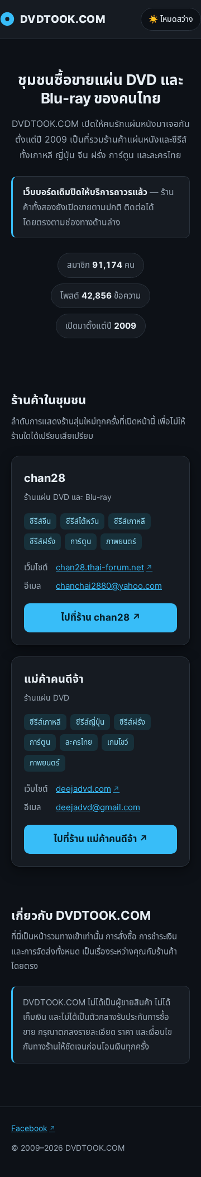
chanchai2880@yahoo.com (109, 585)
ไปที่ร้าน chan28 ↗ (101, 617)
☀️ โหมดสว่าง (171, 18)
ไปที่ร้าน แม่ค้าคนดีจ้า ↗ (101, 838)
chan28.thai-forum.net (100, 567)
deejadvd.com (83, 788)
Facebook (29, 1128)
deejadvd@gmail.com (98, 807)
